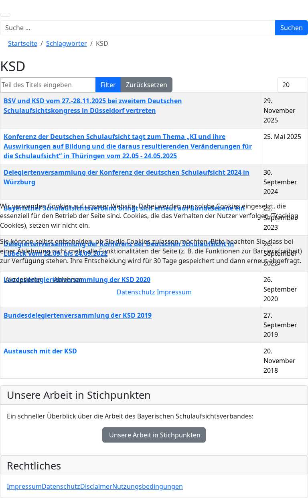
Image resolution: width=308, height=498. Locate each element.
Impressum (174, 292)
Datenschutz (136, 292)
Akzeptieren (23, 279)
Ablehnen (68, 279)
